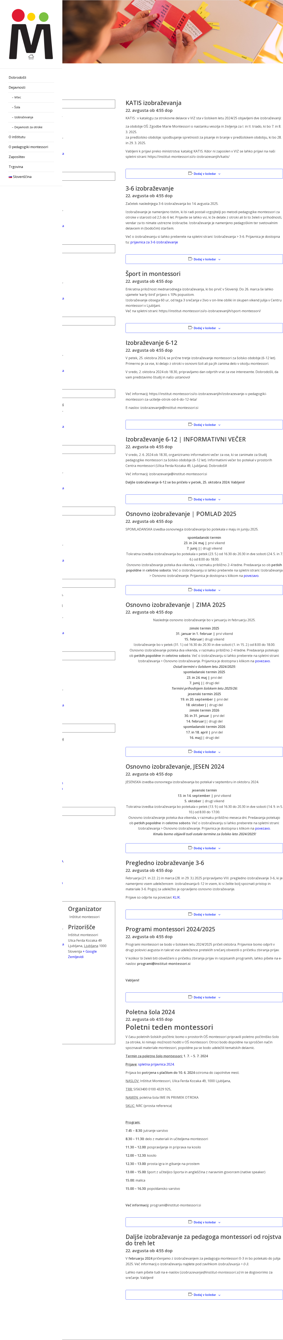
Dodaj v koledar (205, 174)
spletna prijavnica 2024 (156, 1064)
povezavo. (251, 575)
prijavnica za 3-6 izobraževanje (154, 242)
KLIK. (177, 897)
